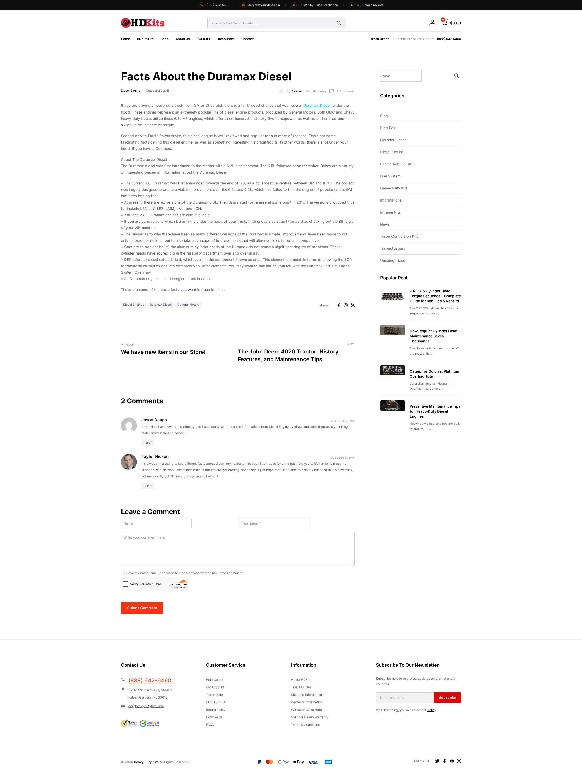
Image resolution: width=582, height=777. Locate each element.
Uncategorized (392, 260)
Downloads (214, 717)
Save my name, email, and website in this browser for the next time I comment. (184, 573)
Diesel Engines (133, 304)
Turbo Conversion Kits (399, 236)
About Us (183, 39)
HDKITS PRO (215, 702)
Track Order (379, 39)
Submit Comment (142, 608)
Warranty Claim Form (306, 709)
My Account (215, 687)
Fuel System (390, 176)
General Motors (188, 304)
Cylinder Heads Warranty (309, 717)
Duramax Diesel (316, 105)
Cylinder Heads (393, 140)
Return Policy (216, 709)
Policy (431, 710)
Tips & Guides (301, 687)
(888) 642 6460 (449, 39)
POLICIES (204, 39)
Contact (247, 39)
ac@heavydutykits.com (146, 706)
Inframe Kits (390, 212)
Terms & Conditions (305, 725)
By (294, 91)
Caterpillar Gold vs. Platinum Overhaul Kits (434, 373)
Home (125, 39)
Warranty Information (306, 702)
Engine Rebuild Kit (395, 164)
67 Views (319, 91)
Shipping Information (306, 694)
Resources (226, 39)
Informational (391, 200)
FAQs (210, 725)
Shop (165, 39)
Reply (148, 442)
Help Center (215, 679)
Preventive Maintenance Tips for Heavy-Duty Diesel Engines (435, 411)
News (385, 224)
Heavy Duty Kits (394, 188)
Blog (384, 116)
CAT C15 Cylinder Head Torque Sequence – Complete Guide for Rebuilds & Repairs (435, 296)
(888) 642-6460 (149, 680)
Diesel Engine (130, 90)
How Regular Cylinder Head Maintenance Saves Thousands (433, 336)
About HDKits (301, 679)
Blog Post (388, 128)
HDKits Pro (145, 39)
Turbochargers (392, 248)
